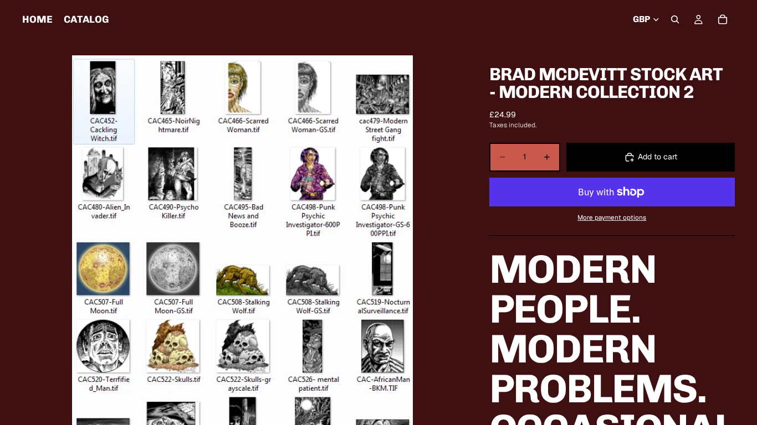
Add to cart (657, 157)
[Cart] (722, 19)
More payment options (611, 217)
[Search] (675, 19)
